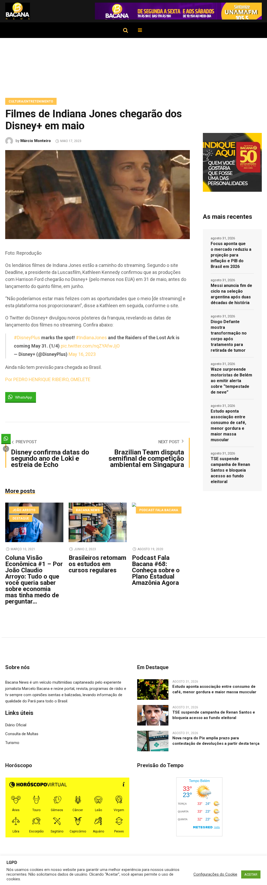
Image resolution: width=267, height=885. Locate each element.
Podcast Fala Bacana (158, 510)
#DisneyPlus (27, 337)
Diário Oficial (15, 725)
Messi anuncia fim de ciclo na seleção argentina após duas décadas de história (231, 294)
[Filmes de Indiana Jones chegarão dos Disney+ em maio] (97, 194)
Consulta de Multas (21, 734)
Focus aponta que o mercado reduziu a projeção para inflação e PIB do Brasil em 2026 (231, 255)
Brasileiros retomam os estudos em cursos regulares (97, 564)
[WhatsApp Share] (6, 438)
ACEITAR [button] (250, 874)
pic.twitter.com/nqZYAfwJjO (90, 346)
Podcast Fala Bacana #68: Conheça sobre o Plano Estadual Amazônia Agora (156, 570)
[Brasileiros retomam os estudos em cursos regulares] (98, 522)
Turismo (12, 742)
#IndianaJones (91, 337)
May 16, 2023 (82, 354)
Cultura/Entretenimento (31, 101)
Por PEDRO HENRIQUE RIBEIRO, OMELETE (47, 379)
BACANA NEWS (88, 510)
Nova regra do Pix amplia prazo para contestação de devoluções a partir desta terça (215, 741)
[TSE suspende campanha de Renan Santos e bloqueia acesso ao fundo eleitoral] (152, 715)
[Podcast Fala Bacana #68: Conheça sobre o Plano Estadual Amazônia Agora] (161, 522)
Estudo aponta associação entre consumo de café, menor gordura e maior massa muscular (228, 425)
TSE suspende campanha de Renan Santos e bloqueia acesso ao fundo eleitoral (230, 470)
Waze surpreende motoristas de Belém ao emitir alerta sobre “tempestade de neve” (231, 381)
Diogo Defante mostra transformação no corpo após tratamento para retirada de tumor (229, 336)
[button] (6, 449)
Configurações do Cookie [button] (215, 874)
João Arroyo (24, 510)
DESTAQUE (21, 518)
